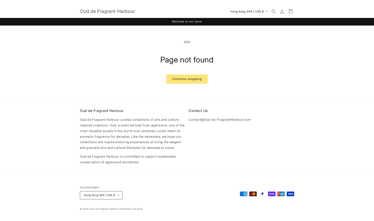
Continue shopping (187, 79)
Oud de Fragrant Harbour (105, 209)
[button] (273, 11)
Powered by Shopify (131, 209)
